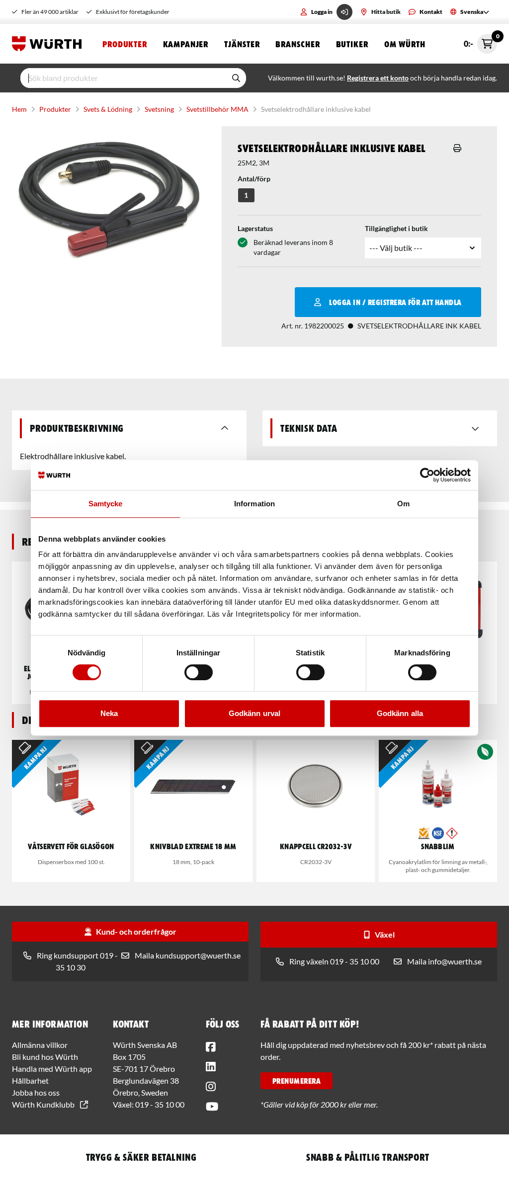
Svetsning (159, 109)
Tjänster (241, 44)
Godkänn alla (400, 713)
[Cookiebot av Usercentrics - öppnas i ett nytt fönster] (427, 475)
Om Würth (404, 44)
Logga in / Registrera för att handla (395, 302)
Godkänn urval (254, 713)
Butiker (352, 44)
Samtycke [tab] (105, 503)
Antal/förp (254, 178)
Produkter (124, 44)
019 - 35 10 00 (159, 1104)
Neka (109, 713)
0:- (480, 41)
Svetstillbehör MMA (217, 109)
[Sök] (236, 78)
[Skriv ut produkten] (457, 148)
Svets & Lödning (108, 109)
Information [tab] (254, 503)
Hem (19, 109)
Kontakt (431, 11)
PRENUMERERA (296, 1080)
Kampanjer (185, 44)
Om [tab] (403, 503)
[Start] (49, 43)
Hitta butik (386, 11)
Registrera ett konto (378, 78)
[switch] (198, 672)
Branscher (297, 44)
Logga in (322, 11)
